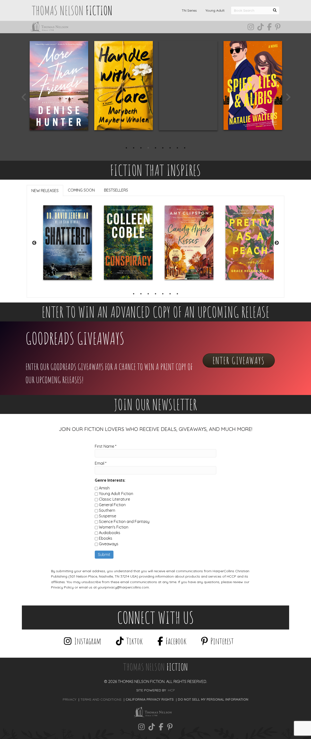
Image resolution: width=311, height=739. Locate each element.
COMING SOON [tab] (81, 190)
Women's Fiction (113, 527)
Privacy (69, 699)
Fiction (155, 667)
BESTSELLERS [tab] (116, 190)
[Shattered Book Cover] (67, 242)
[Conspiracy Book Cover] (128, 243)
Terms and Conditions (100, 699)
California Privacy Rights (150, 699)
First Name (105, 446)
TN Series (189, 10)
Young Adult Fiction (116, 493)
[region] (155, 243)
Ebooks (105, 538)
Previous (23, 97)
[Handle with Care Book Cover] (123, 85)
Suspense (107, 516)
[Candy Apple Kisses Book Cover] (189, 243)
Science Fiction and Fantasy (124, 521)
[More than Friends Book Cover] (58, 85)
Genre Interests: (110, 480)
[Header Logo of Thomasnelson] (50, 27)
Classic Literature (114, 499)
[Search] (275, 9)
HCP (171, 690)
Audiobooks (109, 533)
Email (100, 463)
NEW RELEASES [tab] (45, 190)
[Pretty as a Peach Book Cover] (249, 243)
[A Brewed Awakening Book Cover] (188, 85)
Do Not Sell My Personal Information (213, 699)
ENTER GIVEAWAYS (239, 360)
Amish (104, 488)
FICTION (72, 10)
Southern (107, 510)
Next (287, 97)
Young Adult (215, 10)
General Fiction (112, 505)
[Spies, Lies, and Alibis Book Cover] (252, 85)
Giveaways (108, 544)
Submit (104, 554)
